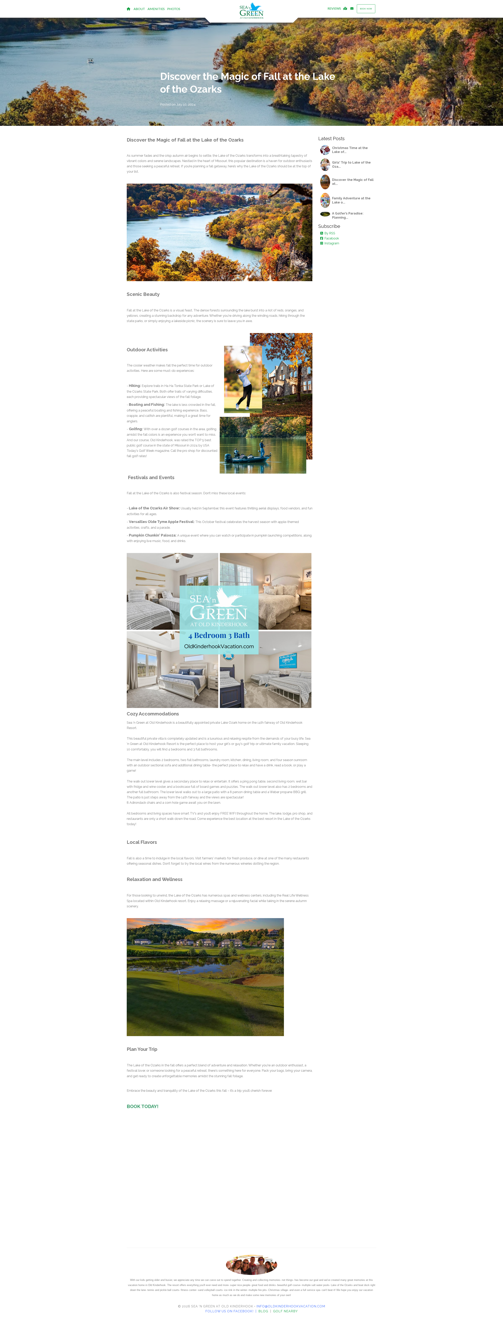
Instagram (331, 243)
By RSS (329, 233)
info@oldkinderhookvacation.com (290, 1306)
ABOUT (139, 9)
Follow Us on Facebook (228, 1311)
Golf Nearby (285, 1311)
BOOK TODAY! (142, 1106)
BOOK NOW (366, 9)
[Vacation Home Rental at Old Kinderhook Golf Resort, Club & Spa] (251, 11)
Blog (263, 1311)
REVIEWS (334, 8)
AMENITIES (156, 9)
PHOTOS (173, 9)
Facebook (331, 238)
